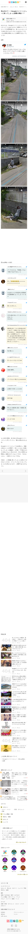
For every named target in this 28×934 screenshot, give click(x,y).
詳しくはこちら (20, 842)
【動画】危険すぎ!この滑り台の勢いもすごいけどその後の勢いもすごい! (19, 739)
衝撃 (4, 761)
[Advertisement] (14, 245)
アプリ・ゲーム (15, 794)
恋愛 (13, 778)
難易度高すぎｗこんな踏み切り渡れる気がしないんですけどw (19, 708)
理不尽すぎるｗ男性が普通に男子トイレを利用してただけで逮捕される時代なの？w (19, 678)
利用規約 (3, 912)
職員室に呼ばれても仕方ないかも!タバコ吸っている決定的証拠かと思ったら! (19, 662)
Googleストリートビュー (10, 759)
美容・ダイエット (19, 809)
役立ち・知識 (6, 816)
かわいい (5, 807)
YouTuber (7, 895)
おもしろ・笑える (16, 642)
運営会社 (3, 914)
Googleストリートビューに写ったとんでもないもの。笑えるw (19, 670)
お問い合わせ (4, 916)
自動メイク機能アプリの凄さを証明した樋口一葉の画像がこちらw (19, 716)
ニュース (14, 786)
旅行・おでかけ (15, 895)
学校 (25, 888)
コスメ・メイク (6, 809)
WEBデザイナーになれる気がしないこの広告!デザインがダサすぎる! (19, 685)
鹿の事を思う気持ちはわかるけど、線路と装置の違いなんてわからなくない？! (19, 647)
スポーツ (14, 888)
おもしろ (5, 819)
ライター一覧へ (22, 874)
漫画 (2, 895)
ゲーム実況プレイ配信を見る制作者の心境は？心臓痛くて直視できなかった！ (19, 790)
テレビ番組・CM (8, 814)
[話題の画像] (14, 2)
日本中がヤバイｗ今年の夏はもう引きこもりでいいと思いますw (19, 732)
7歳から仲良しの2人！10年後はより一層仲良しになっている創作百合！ (19, 774)
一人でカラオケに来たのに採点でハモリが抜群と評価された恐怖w (19, 693)
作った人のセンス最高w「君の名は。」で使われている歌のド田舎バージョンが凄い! (19, 639)
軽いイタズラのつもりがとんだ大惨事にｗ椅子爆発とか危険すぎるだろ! (19, 654)
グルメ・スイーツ (6, 899)
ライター (16, 914)
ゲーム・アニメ (15, 897)
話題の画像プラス (11, 18)
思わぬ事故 (21, 759)
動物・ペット (15, 899)
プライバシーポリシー (19, 912)
